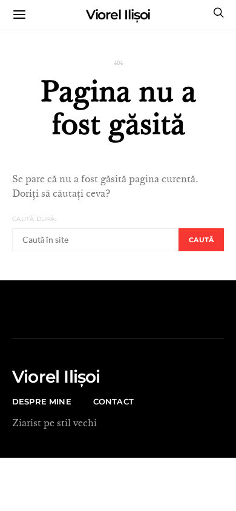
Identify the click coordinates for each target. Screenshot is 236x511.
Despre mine (41, 401)
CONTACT (113, 401)
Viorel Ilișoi (118, 15)
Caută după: (34, 219)
